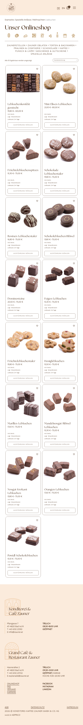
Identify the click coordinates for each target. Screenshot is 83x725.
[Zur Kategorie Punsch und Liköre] (58, 34)
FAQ (9, 687)
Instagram (48, 687)
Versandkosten (15, 116)
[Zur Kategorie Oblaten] (17, 34)
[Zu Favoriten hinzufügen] (37, 68)
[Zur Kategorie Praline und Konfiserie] (33, 34)
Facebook (48, 684)
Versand (11, 689)
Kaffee (64, 48)
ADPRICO (16, 715)
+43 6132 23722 (16, 673)
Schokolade (50, 48)
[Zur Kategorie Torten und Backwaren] (25, 34)
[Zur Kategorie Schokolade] (41, 34)
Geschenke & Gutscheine (51, 51)
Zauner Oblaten (37, 46)
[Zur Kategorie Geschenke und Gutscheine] (66, 34)
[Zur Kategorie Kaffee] (50, 34)
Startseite (9, 20)
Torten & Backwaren (62, 46)
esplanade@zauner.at (19, 676)
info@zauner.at (16, 632)
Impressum (72, 707)
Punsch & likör (24, 51)
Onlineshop (13, 684)
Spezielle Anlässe (23, 20)
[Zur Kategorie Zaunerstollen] (9, 34)
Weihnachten (38, 20)
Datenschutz (38, 707)
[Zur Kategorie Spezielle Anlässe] (74, 34)
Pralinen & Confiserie (27, 48)
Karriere (11, 692)
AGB (7, 707)
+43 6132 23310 (15, 629)
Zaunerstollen (16, 46)
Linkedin (47, 689)
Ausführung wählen (23, 125)
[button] (68, 7)
